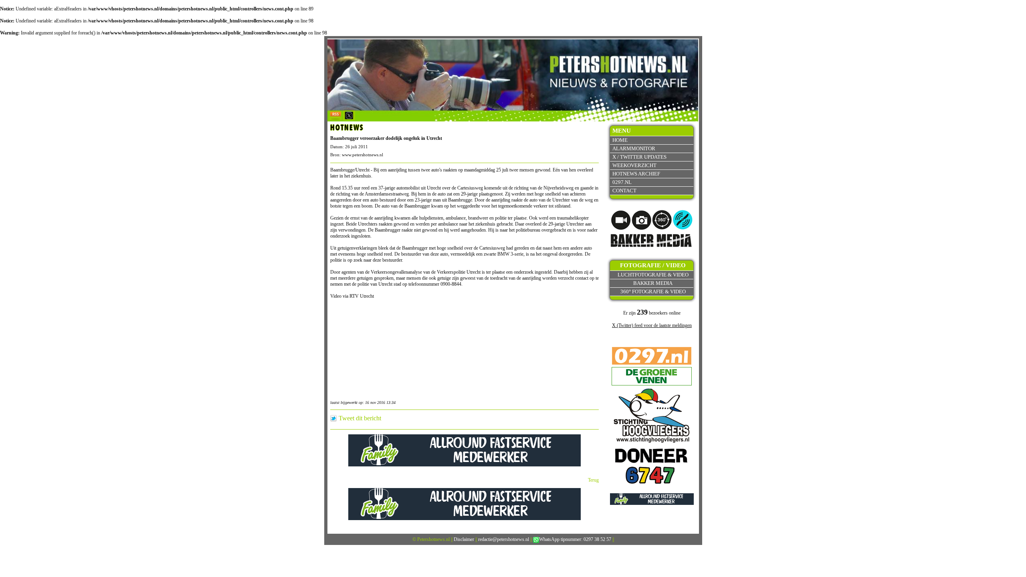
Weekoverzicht (634, 165)
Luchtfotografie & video (653, 275)
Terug (593, 480)
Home (620, 140)
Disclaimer (464, 539)
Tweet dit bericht (360, 418)
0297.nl (622, 182)
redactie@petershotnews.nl (503, 539)
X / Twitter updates (639, 157)
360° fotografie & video (653, 291)
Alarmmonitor (633, 148)
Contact (624, 191)
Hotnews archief (636, 174)
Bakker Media (653, 283)
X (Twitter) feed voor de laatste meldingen (652, 325)
